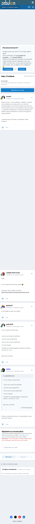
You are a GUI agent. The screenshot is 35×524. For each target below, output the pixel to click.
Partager (9, 457)
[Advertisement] (17, 27)
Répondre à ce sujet (17, 90)
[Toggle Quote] (4, 376)
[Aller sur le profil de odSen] (3, 370)
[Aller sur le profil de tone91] (3, 97)
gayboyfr (9, 305)
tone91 (5, 81)
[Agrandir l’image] (22, 284)
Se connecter (8, 69)
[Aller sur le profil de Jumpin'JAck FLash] (3, 274)
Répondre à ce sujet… (11, 447)
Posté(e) (15, 98)
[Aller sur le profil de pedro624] (3, 325)
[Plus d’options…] (32, 98)
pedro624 (9, 324)
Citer (7, 127)
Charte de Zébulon (17, 57)
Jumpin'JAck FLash (13, 273)
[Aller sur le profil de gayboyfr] (3, 306)
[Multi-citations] (2, 127)
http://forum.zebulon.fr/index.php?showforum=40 (15, 292)
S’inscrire (22, 69)
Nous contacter (17, 521)
